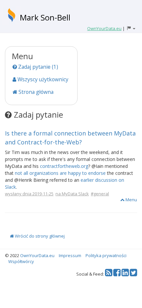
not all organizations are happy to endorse (60, 173)
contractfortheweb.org (64, 166)
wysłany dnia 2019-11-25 (29, 194)
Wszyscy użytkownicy (42, 79)
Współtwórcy (21, 261)
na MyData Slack (72, 194)
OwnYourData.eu (37, 255)
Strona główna (35, 92)
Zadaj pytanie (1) (37, 66)
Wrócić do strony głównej (39, 236)
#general (100, 194)
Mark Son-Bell (45, 17)
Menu (130, 200)
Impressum (70, 255)
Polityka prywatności (106, 255)
